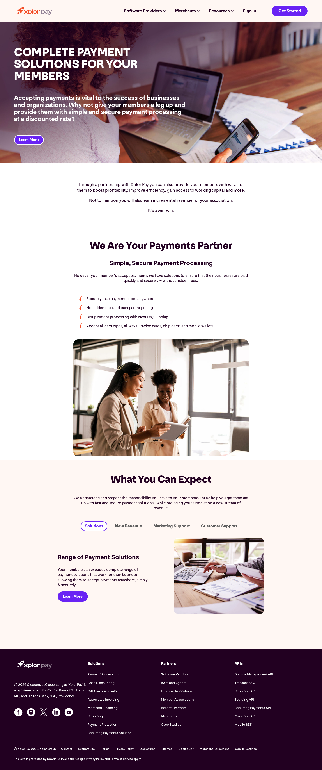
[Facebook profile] (18, 712)
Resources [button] (219, 11)
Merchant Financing (103, 708)
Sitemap (166, 749)
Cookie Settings (246, 749)
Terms (105, 749)
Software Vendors (174, 674)
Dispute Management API (254, 674)
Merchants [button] (185, 11)
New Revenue (128, 526)
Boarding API (244, 700)
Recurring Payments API (253, 708)
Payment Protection (102, 725)
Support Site (86, 749)
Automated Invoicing (103, 700)
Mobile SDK (243, 725)
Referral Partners (174, 708)
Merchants (169, 716)
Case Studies (171, 725)
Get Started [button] (289, 11)
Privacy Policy (124, 749)
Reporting (95, 716)
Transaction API (246, 683)
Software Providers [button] (143, 11)
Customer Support (219, 526)
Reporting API (245, 691)
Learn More (29, 140)
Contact (66, 749)
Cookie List (186, 749)
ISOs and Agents (173, 683)
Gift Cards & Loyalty (103, 691)
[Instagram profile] (31, 712)
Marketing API (245, 716)
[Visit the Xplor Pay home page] (51, 665)
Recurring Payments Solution (110, 733)
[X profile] (43, 712)
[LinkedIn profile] (56, 712)
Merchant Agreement (214, 749)
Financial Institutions (177, 691)
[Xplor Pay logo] (34, 11)
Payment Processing (103, 674)
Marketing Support (171, 526)
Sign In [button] (249, 11)
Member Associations (177, 700)
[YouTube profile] (68, 712)
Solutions (94, 526)
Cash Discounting (101, 683)
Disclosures (147, 749)
